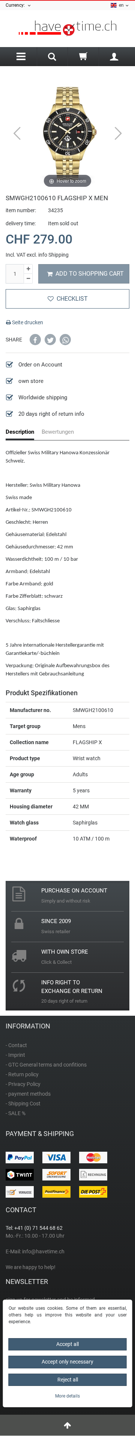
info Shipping (53, 255)
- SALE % (16, 1113)
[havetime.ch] (67, 29)
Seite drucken (27, 322)
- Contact (16, 1045)
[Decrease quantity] (28, 279)
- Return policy (22, 1074)
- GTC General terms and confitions (46, 1065)
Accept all (67, 1344)
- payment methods (28, 1094)
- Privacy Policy (23, 1084)
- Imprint (15, 1055)
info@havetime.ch (43, 1251)
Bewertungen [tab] (58, 431)
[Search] (52, 57)
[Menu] (21, 56)
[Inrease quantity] (28, 269)
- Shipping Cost (23, 1104)
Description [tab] (20, 431)
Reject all (67, 1380)
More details (67, 1396)
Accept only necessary (67, 1362)
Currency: (16, 5)
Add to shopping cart (90, 273)
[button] (35, 339)
